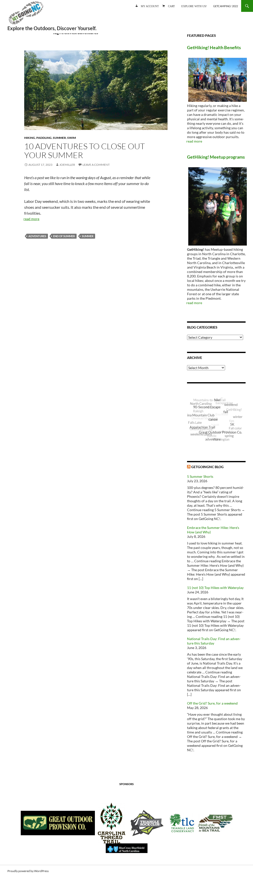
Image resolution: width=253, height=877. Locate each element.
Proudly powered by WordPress (28, 871)
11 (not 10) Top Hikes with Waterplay (215, 587)
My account (150, 5)
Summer (59, 138)
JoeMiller (67, 165)
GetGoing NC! (25, 15)
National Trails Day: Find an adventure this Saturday (214, 641)
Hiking (29, 138)
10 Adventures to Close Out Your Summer (84, 150)
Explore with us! (194, 5)
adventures (37, 236)
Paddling (44, 138)
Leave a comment (96, 165)
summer (87, 236)
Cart (171, 5)
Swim (71, 138)
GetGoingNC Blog (207, 467)
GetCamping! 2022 (225, 6)
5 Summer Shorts (200, 476)
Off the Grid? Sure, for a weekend (212, 703)
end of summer (64, 236)
